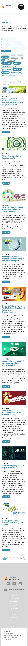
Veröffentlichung (16, 72)
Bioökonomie (6, 51)
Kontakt (14, 614)
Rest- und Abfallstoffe (17, 48)
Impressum (14, 618)
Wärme (4, 75)
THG (14, 66)
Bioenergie (12, 39)
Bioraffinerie (17, 42)
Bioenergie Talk (6, 42)
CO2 (3, 60)
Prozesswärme (6, 66)
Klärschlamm (11, 60)
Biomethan (5, 57)
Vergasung (5, 72)
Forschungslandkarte (14, 598)
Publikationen (14, 601)
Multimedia (5, 54)
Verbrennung (17, 69)
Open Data (5, 48)
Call (22, 57)
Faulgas (15, 51)
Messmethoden (18, 45)
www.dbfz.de (7, 639)
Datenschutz (14, 621)
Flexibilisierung (7, 45)
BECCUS (4, 39)
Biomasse (20, 54)
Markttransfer (6, 63)
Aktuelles (14, 595)
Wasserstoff (12, 75)
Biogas (13, 54)
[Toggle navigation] (21, 6)
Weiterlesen (6, 132)
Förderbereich (14, 608)
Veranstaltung (6, 69)
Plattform (17, 63)
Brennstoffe (14, 57)
